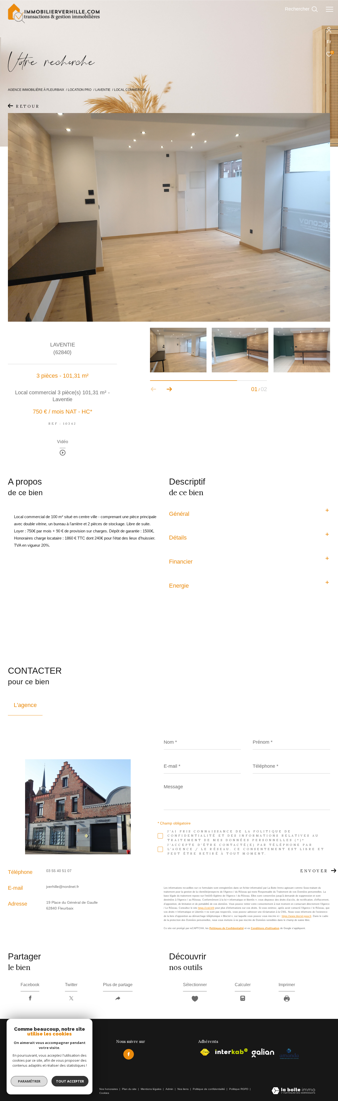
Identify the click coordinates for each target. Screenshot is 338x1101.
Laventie (102, 90)
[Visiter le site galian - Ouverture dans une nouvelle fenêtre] (263, 1052)
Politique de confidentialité (209, 1089)
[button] (169, 389)
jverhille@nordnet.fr (62, 886)
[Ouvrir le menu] (329, 9)
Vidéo (62, 442)
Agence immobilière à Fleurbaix (36, 90)
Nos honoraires (108, 1089)
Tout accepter (70, 1081)
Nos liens (183, 1089)
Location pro (79, 90)
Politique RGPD (238, 1089)
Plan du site (129, 1089)
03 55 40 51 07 (59, 871)
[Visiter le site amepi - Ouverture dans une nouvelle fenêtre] (289, 1053)
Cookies (104, 1092)
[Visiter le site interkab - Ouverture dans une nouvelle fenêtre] (231, 1051)
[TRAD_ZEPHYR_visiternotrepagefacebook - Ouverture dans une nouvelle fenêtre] (128, 1054)
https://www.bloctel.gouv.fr (296, 916)
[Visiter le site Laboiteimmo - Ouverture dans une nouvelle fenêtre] (293, 1091)
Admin (170, 1089)
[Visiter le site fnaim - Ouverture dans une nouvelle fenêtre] (204, 1052)
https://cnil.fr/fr (206, 908)
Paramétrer (29, 1081)
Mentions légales (151, 1089)
